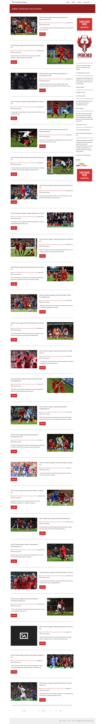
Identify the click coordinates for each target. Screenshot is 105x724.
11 (50, 710)
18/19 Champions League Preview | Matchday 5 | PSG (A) (27, 213)
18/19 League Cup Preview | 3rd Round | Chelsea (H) (54, 518)
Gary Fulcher (44, 22)
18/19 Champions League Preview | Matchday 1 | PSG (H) (56, 572)
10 (46, 710)
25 (56, 710)
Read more (42, 34)
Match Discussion (52, 22)
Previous (24, 710)
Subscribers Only (61, 22)
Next (61, 710)
